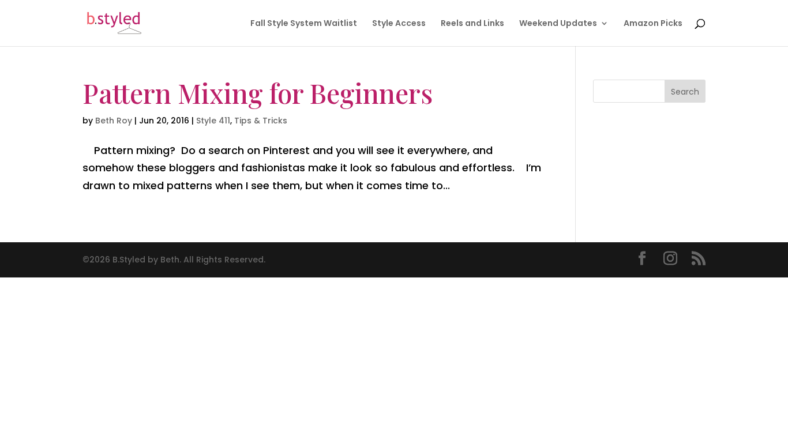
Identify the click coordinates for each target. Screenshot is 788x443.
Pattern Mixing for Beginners (257, 93)
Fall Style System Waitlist (303, 24)
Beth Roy (113, 120)
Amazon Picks (653, 24)
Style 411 (213, 120)
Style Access (399, 24)
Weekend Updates (558, 24)
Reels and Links (472, 24)
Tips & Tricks (260, 120)
